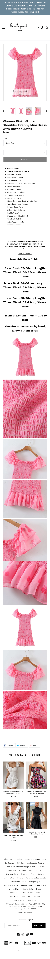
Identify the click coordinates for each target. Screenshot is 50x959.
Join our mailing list (25, 920)
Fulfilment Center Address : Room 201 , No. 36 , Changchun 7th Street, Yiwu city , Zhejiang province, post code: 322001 (25, 906)
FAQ (30, 870)
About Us (8, 859)
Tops (32, 874)
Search (41, 867)
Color (5, 138)
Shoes (38, 889)
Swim (38, 893)
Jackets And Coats (18, 882)
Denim (20, 878)
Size (5, 148)
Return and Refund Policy (35, 859)
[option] (13, 111)
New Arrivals (19, 900)
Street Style (40, 885)
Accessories (14, 893)
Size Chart (11, 870)
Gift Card (20, 863)
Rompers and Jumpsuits (36, 878)
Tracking (22, 870)
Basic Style (31, 900)
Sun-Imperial (28, 951)
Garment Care (12, 874)
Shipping (18, 859)
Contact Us (9, 863)
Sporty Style (28, 889)
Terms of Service (25, 913)
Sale (23, 896)
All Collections (34, 896)
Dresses (24, 874)
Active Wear (9, 878)
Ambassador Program (36, 863)
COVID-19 (39, 870)
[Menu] (3, 28)
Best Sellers (28, 893)
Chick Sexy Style (11, 885)
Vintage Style (34, 882)
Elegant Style (26, 885)
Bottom (41, 874)
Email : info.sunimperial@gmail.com (20, 867)
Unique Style (14, 889)
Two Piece (14, 896)
